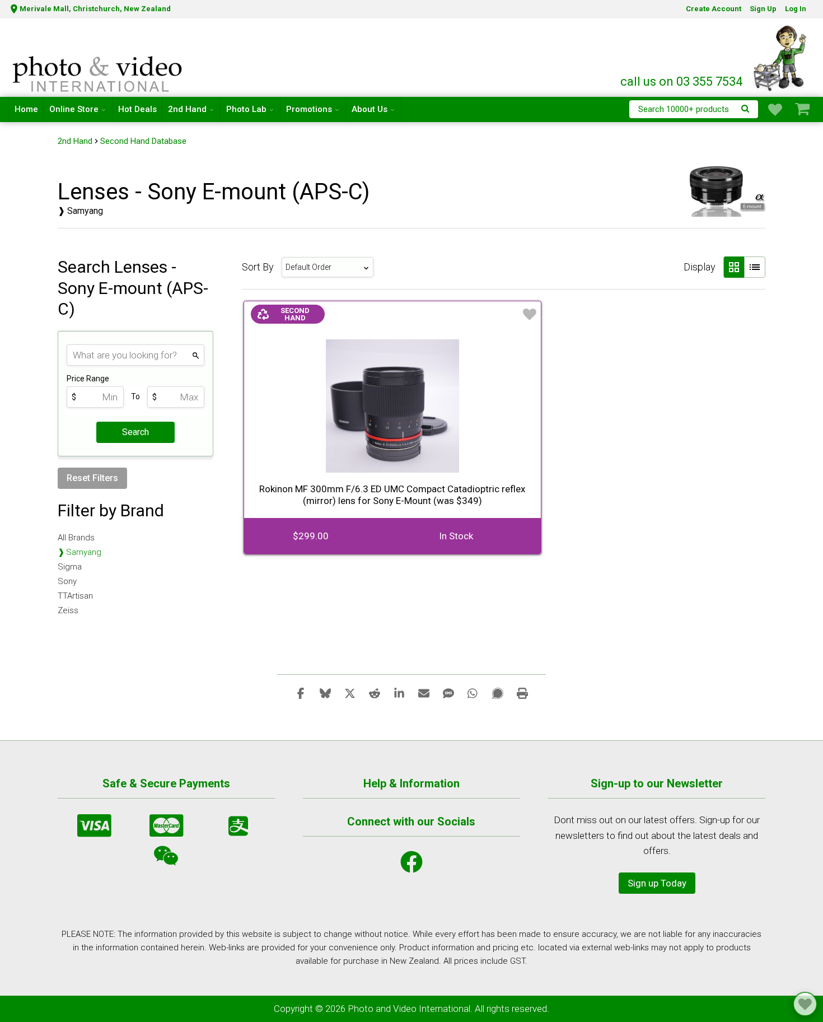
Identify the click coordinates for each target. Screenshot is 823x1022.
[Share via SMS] (448, 693)
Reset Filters (92, 478)
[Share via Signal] (497, 693)
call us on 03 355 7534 (681, 81)
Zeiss (68, 610)
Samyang (83, 552)
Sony (67, 581)
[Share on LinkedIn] (399, 693)
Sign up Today (657, 883)
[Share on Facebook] (300, 693)
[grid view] (733, 267)
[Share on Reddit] (374, 693)
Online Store (74, 109)
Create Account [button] (713, 8)
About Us (369, 109)
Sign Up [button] (763, 8)
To (135, 396)
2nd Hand (187, 109)
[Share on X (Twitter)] (350, 693)
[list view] (754, 267)
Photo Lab (246, 109)
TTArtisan (75, 596)
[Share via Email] (424, 693)
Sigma (70, 567)
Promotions (309, 109)
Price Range (88, 378)
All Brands (76, 538)
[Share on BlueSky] (325, 693)
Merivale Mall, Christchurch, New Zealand (95, 8)
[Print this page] (522, 693)
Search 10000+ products (683, 109)
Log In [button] (795, 8)
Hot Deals (137, 109)
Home (26, 109)
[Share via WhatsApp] (473, 693)
